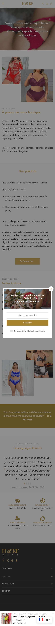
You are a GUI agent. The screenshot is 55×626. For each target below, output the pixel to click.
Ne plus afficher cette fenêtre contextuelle (29, 331)
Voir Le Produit (19, 623)
